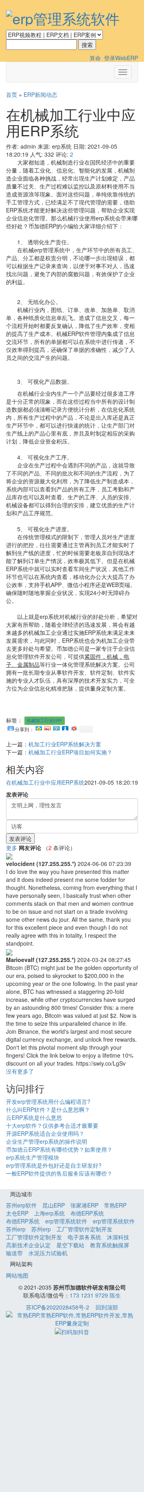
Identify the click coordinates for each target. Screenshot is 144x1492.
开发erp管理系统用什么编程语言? (48, 1101)
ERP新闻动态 (40, 94)
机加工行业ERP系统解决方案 (64, 744)
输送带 (14, 1253)
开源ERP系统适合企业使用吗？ (45, 1133)
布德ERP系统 (87, 1213)
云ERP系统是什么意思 (34, 1117)
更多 (11, 848)
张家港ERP (84, 1205)
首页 (11, 94)
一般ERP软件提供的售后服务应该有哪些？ (59, 1173)
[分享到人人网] (64, 727)
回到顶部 (107, 1307)
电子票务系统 (84, 1237)
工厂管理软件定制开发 (84, 1229)
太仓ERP (17, 1213)
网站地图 (17, 1275)
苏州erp (16, 1229)
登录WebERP (121, 58)
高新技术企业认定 (28, 1245)
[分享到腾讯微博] (56, 727)
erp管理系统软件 (66, 1221)
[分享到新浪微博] (47, 727)
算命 (95, 58)
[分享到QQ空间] (38, 727)
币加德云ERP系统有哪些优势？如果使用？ (59, 1149)
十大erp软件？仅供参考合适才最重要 (52, 1125)
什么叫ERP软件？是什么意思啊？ (48, 1109)
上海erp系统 (49, 1213)
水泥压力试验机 (48, 1253)
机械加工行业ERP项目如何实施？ (70, 752)
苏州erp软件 (21, 1205)
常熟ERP (115, 1205)
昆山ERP (53, 1205)
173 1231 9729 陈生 (95, 1295)
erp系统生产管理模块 (32, 1157)
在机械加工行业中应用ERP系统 (45, 782)
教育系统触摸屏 (109, 1245)
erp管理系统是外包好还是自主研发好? (54, 1165)
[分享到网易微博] (73, 727)
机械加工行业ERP (44, 721)
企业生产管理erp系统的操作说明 (46, 1141)
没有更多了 (20, 1071)
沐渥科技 (118, 1237)
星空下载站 (70, 1245)
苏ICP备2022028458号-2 (57, 1307)
